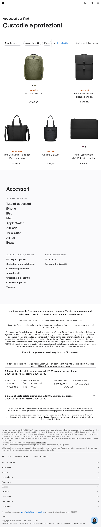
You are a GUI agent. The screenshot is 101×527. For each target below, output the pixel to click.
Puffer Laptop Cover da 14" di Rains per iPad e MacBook (84, 156)
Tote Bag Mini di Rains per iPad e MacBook (17, 156)
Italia (4, 516)
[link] (94, 520)
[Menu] (98, 3)
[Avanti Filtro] (54, 43)
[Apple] (3, 456)
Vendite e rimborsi (55, 524)
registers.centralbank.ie (37, 443)
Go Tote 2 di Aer (50, 154)
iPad (9, 456)
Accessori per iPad (22, 456)
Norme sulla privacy (9, 524)
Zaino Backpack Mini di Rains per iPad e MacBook (84, 95)
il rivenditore (40, 512)
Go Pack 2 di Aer (33, 93)
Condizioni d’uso (40, 524)
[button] (85, 3)
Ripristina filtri (62, 43)
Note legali (68, 524)
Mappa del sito (79, 524)
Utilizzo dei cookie (25, 524)
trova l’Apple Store (27, 512)
